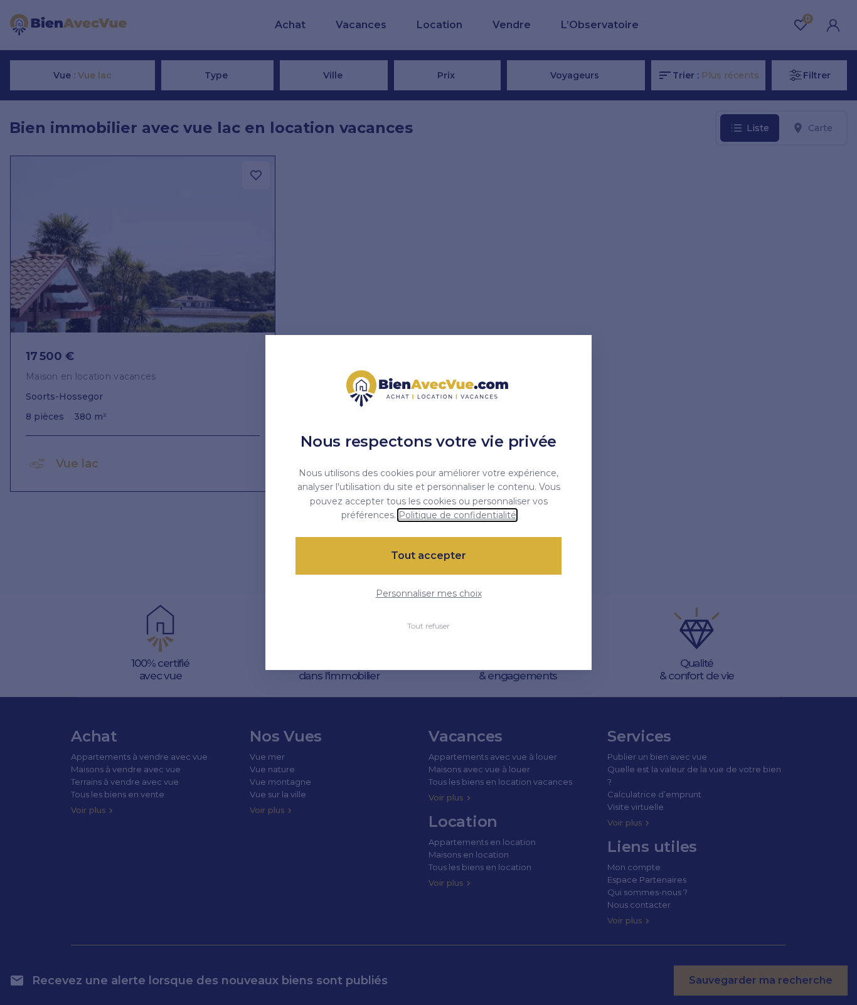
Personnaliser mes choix (429, 593)
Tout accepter (428, 555)
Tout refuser (428, 625)
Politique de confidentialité (457, 515)
